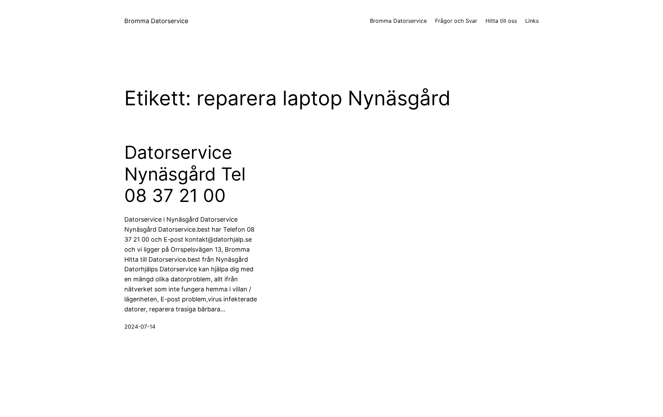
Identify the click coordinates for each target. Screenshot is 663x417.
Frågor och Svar (456, 20)
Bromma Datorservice (156, 21)
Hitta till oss (501, 20)
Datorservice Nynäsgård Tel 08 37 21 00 (185, 174)
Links (532, 20)
